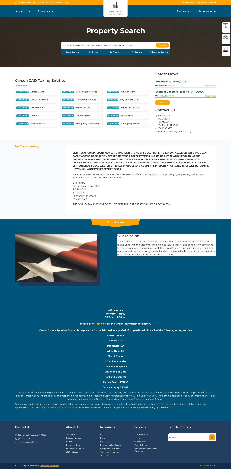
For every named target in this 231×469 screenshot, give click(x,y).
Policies (69, 441)
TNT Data (104, 455)
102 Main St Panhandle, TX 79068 (32, 435)
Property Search (141, 445)
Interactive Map (141, 434)
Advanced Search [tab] (159, 52)
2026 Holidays (72, 452)
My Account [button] (206, 11)
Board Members (73, 445)
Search (162, 45)
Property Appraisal (73, 438)
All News (162, 103)
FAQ (102, 434)
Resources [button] (44, 11)
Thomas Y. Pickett (55, 407)
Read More (210, 86)
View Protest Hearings (109, 452)
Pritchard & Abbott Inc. (49, 466)
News (171, 85)
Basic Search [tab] (72, 52)
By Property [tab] (115, 52)
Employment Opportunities (77, 448)
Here (98, 323)
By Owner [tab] (94, 52)
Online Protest (140, 441)
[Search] (212, 437)
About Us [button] (21, 11)
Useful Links (105, 441)
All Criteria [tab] (137, 52)
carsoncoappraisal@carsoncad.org (174, 131)
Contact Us (71, 434)
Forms (137, 438)
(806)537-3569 (24, 439)
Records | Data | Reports (110, 445)
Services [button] (181, 11)
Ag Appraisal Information (110, 448)
